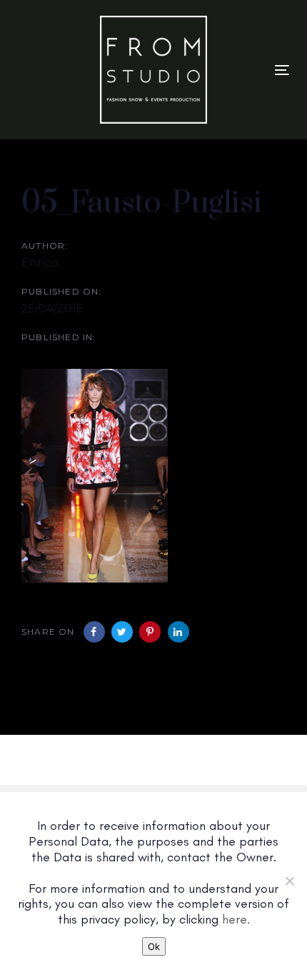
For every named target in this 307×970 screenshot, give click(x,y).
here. (236, 919)
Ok (154, 946)
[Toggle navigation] (282, 69)
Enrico (39, 262)
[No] (289, 881)
